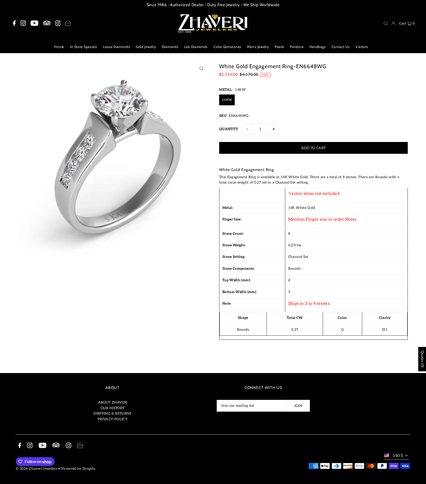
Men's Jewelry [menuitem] (258, 47)
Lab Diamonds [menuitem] (196, 47)
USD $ (398, 455)
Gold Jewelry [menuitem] (146, 47)
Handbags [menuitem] (317, 47)
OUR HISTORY (113, 408)
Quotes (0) (422, 359)
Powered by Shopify (78, 469)
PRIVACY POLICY (112, 419)
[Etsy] (47, 23)
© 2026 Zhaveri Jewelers (36, 469)
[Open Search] (385, 23)
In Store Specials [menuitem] (83, 47)
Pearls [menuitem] (279, 47)
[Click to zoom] (201, 68)
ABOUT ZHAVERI (112, 402)
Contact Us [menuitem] (341, 47)
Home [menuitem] (59, 47)
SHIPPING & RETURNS (112, 413)
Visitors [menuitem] (361, 47)
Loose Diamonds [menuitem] (116, 47)
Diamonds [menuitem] (170, 47)
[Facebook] (14, 23)
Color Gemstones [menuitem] (227, 47)
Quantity (228, 129)
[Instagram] (23, 23)
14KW (227, 100)
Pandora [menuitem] (296, 47)
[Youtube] (34, 23)
